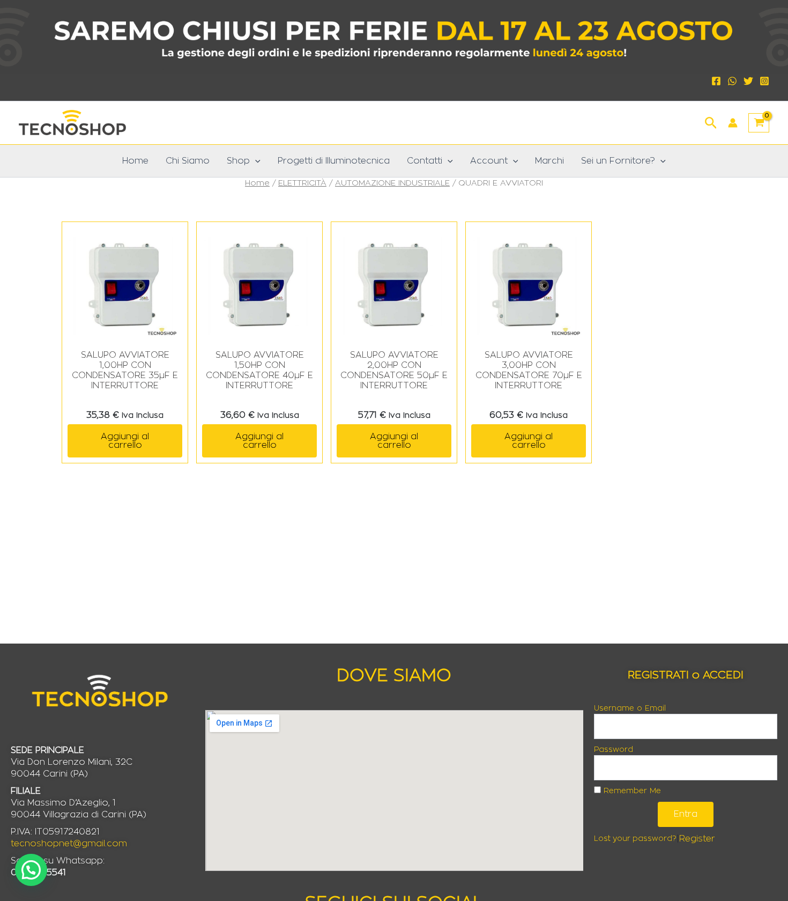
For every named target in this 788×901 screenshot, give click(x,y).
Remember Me (631, 791)
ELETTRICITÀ (302, 183)
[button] (711, 121)
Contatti (424, 161)
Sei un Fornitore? (618, 161)
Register (697, 838)
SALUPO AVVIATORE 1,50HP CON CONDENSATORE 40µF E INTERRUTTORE (259, 370)
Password (613, 750)
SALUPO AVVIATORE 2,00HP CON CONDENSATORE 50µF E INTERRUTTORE (394, 370)
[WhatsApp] (732, 81)
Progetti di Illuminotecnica (334, 161)
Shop (238, 161)
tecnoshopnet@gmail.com (69, 843)
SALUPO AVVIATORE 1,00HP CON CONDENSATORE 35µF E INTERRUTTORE (125, 370)
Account (489, 161)
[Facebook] (716, 81)
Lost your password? (635, 839)
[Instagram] (764, 81)
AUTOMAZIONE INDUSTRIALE (392, 183)
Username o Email (630, 708)
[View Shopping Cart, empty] (758, 122)
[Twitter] (748, 81)
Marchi (549, 161)
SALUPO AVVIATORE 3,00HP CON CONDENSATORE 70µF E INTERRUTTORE (528, 370)
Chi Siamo (188, 161)
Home (135, 161)
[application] (255, 161)
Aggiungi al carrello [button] (125, 440)
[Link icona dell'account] (733, 123)
